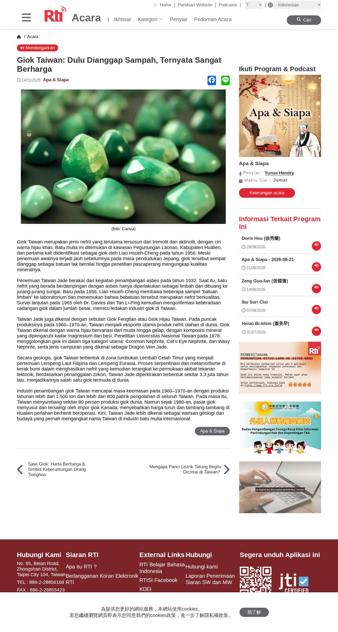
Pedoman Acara (213, 19)
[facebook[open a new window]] (212, 80)
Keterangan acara (267, 192)
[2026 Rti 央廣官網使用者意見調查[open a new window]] (280, 491)
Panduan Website (197, 4)
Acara (32, 36)
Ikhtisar (122, 19)
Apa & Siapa (56, 79)
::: (155, 4)
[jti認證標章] (297, 584)
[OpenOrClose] (26, 18)
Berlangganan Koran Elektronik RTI (102, 579)
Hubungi (199, 554)
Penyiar (178, 19)
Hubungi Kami (39, 554)
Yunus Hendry (279, 172)
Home (167, 4)
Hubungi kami (202, 567)
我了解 (254, 612)
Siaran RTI (82, 554)
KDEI (145, 589)
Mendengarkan (39, 47)
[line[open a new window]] (225, 80)
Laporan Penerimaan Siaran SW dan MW (210, 579)
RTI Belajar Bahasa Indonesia (162, 568)
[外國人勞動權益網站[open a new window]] (280, 431)
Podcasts (230, 4)
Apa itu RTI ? (81, 567)
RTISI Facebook (158, 580)
